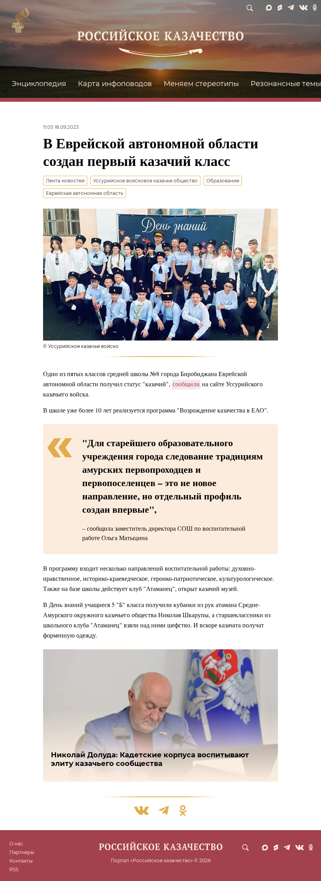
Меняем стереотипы (201, 83)
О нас (16, 844)
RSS (13, 869)
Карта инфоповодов (115, 83)
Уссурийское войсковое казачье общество (145, 181)
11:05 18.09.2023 (61, 127)
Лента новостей (65, 181)
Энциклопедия (39, 83)
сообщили (186, 384)
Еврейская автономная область (84, 193)
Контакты (20, 861)
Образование (222, 181)
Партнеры (21, 852)
